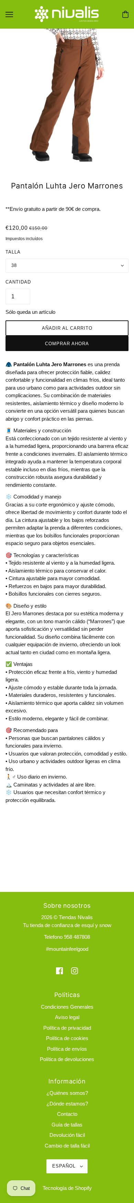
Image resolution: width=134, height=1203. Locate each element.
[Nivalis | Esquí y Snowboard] (67, 14)
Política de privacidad (67, 1028)
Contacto (67, 1114)
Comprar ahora (67, 343)
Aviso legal (67, 1017)
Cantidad (18, 282)
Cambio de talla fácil (67, 1146)
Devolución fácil (67, 1135)
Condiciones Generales (67, 1007)
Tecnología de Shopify (67, 1188)
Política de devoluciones (67, 1059)
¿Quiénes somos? (67, 1093)
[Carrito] (125, 14)
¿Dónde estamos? (67, 1104)
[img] (59, 971)
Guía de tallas (67, 1125)
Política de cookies (67, 1038)
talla (13, 252)
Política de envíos (67, 1049)
